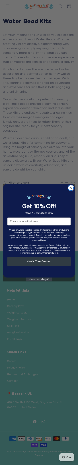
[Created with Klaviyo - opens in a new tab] (39, 279)
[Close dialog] (71, 188)
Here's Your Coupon (39, 261)
